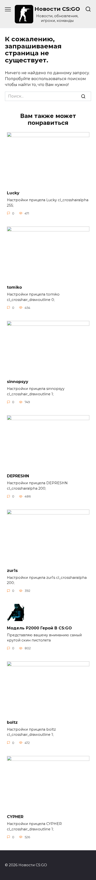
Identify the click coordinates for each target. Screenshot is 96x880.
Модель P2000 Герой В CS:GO (39, 627)
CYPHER (15, 816)
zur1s (12, 570)
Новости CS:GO (57, 8)
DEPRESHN (18, 476)
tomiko (14, 287)
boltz (12, 722)
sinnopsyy (17, 381)
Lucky (13, 193)
